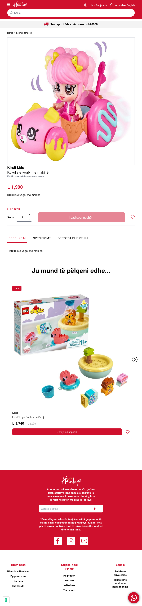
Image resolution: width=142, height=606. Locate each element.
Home (10, 32)
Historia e (18, 571)
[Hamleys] (86, 5)
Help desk (69, 575)
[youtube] (84, 541)
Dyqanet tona (18, 576)
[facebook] (58, 541)
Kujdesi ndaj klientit (69, 567)
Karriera (18, 581)
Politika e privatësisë (120, 573)
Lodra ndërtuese (24, 32)
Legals (120, 565)
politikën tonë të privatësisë (71, 526)
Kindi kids (15, 167)
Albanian (120, 5)
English (131, 5)
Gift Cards (18, 586)
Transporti (69, 590)
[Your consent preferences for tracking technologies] (6, 600)
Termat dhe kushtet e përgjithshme (120, 583)
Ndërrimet (69, 585)
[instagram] (71, 541)
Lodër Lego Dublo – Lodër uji (28, 417)
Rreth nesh (18, 565)
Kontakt (69, 580)
